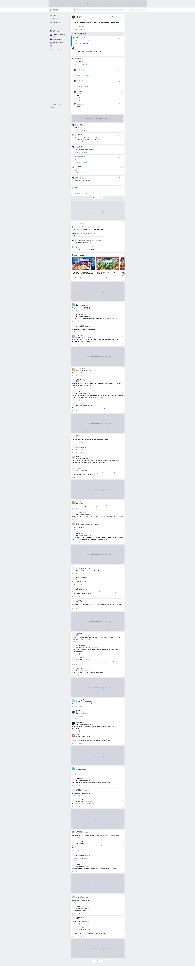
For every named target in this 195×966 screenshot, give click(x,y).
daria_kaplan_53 (77, 247)
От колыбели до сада (85, 18)
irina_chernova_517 (78, 240)
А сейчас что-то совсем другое (88, 524)
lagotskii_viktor (77, 227)
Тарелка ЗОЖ (83, 659)
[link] (83, 268)
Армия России (83, 458)
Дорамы (80, 503)
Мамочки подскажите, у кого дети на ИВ (87, 229)
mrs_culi (76, 233)
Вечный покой (86, 247)
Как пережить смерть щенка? (83, 249)
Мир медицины (82, 589)
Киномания (82, 769)
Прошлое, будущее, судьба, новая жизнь (90, 635)
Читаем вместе (83, 919)
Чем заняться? (82, 305)
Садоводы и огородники (85, 405)
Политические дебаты (85, 736)
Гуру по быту (82, 713)
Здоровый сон (82, 470)
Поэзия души (83, 790)
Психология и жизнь (85, 701)
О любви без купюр (84, 602)
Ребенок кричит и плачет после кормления (88, 236)
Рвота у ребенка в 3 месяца (82, 243)
